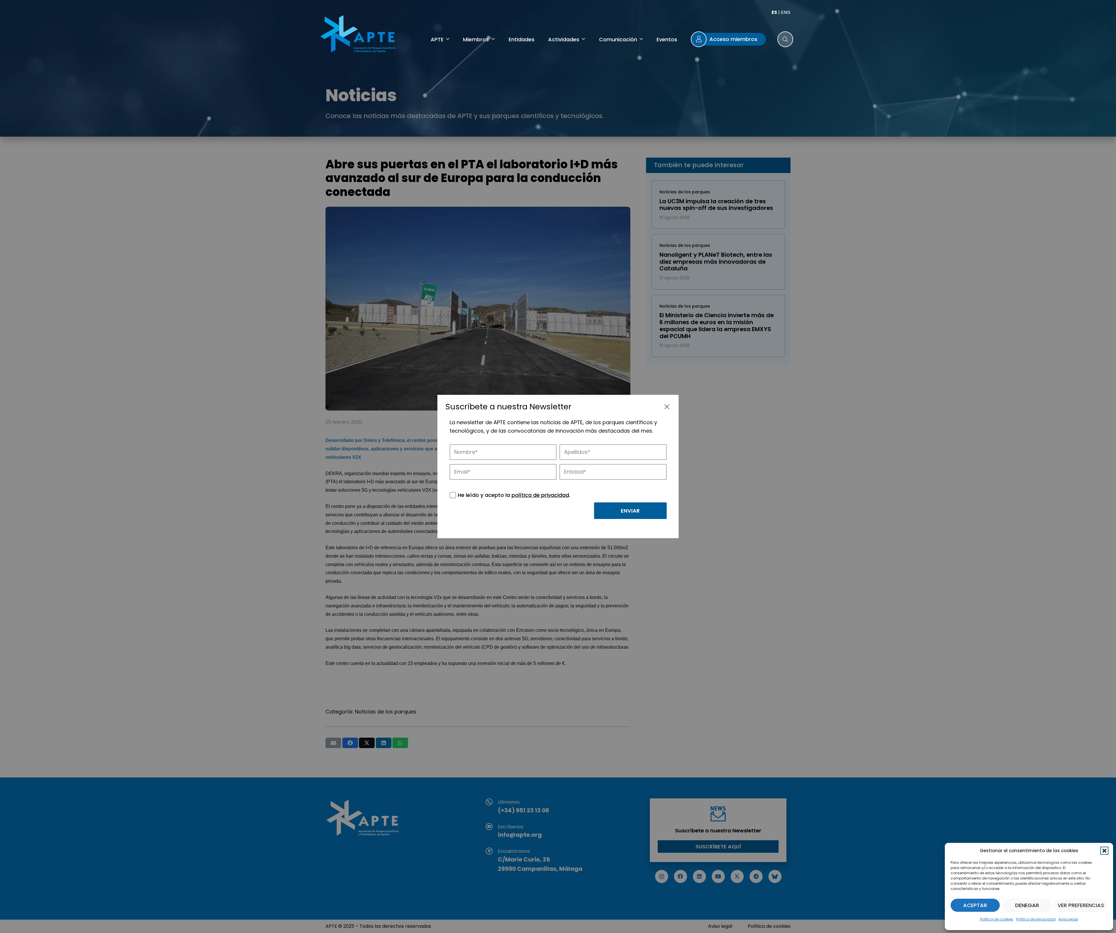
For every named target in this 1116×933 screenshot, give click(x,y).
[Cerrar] (667, 406)
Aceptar (975, 905)
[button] (1104, 851)
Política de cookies (996, 919)
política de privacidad (540, 495)
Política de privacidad (1036, 919)
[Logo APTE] (359, 35)
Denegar (1027, 905)
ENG (786, 12)
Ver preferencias (1081, 905)
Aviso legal (1068, 919)
